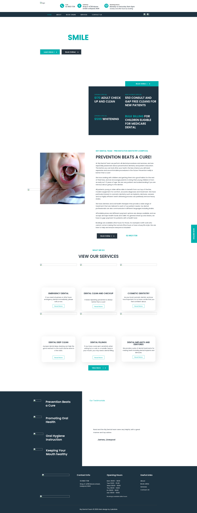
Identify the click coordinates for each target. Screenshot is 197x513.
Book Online (70, 52)
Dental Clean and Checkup (98, 293)
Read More (58, 306)
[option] (98, 45)
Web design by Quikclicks (107, 509)
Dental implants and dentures (138, 343)
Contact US (97, 15)
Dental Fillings (98, 342)
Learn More (48, 52)
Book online (71, 15)
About (58, 15)
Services (83, 15)
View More (96, 368)
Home (49, 15)
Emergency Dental (58, 293)
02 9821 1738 (70, 6)
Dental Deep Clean (58, 342)
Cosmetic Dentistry (138, 293)
